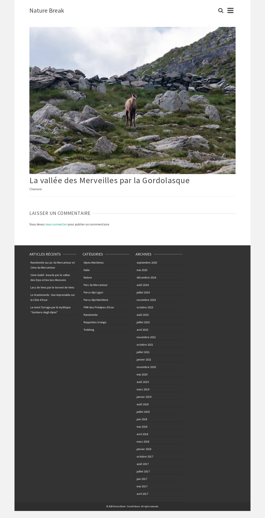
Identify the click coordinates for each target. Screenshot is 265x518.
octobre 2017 (145, 456)
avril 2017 (142, 494)
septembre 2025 (147, 262)
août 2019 (143, 382)
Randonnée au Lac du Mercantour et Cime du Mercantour (52, 265)
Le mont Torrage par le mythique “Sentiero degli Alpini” (50, 309)
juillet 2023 (143, 322)
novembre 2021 (146, 337)
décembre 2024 (146, 277)
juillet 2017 (143, 471)
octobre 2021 (145, 344)
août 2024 (143, 285)
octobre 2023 (145, 307)
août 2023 (143, 315)
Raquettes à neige (95, 322)
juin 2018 (142, 419)
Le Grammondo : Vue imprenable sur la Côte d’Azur (52, 297)
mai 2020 (142, 374)
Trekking (89, 330)
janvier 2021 (144, 359)
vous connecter (56, 224)
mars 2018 (143, 441)
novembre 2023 (146, 300)
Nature (88, 277)
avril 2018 (142, 434)
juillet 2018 (143, 412)
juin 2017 (142, 479)
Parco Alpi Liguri (93, 292)
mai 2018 (142, 426)
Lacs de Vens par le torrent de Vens (52, 287)
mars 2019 (143, 389)
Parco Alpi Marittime (96, 300)
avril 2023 (142, 330)
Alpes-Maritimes (94, 262)
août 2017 (143, 464)
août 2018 (143, 404)
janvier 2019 (144, 397)
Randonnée (91, 315)
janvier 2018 (144, 449)
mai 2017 (142, 486)
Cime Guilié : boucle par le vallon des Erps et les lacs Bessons (50, 277)
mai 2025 (142, 270)
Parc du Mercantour (96, 285)
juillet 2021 (143, 352)
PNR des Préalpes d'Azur (99, 307)
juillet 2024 (143, 292)
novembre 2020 (146, 367)
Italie (87, 270)
